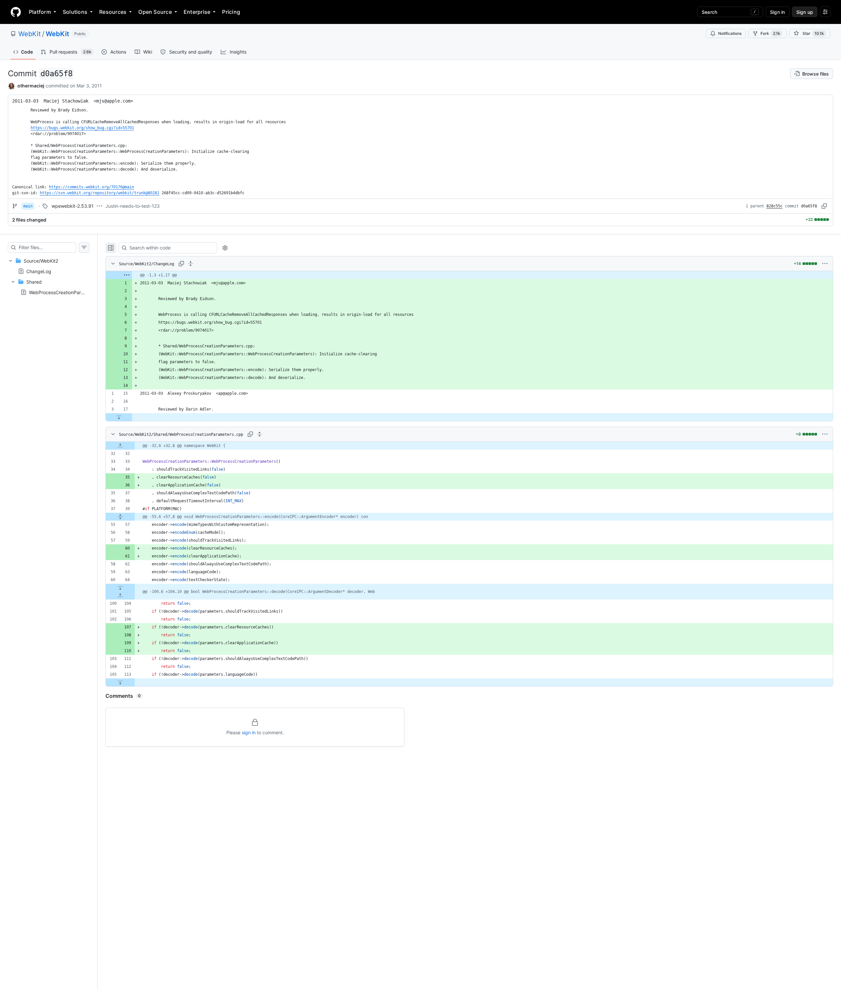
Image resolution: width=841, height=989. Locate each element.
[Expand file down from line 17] (119, 417)
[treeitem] (48, 276)
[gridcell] (469, 275)
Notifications (729, 33)
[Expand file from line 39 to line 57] (120, 517)
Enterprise (197, 12)
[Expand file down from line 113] (120, 682)
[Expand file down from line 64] (120, 588)
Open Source (155, 12)
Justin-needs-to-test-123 (132, 206)
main (28, 206)
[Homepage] (16, 12)
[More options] (825, 263)
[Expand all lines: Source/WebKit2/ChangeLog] (190, 263)
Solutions (75, 12)
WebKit (29, 34)
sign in (249, 732)
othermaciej (30, 85)
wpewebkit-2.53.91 (73, 206)
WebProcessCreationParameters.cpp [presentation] (68, 292)
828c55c (774, 206)
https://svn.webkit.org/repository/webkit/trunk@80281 (99, 193)
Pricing (231, 12)
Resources (112, 12)
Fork (770, 33)
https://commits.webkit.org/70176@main (91, 187)
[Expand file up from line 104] (120, 596)
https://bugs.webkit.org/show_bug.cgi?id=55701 (82, 128)
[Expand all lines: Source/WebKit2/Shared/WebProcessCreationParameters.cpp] (259, 434)
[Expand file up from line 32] (120, 446)
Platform (40, 12)
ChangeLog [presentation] (38, 271)
